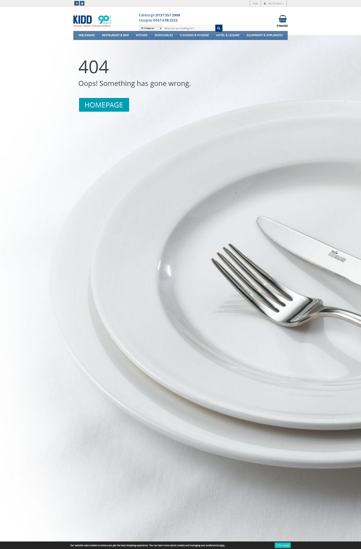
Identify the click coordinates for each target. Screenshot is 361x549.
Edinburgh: (159, 14)
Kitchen (141, 35)
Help (255, 3)
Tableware (86, 35)
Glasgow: (158, 20)
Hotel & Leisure (228, 35)
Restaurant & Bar (115, 35)
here (222, 545)
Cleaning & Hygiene (194, 35)
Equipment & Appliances (265, 35)
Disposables (164, 35)
